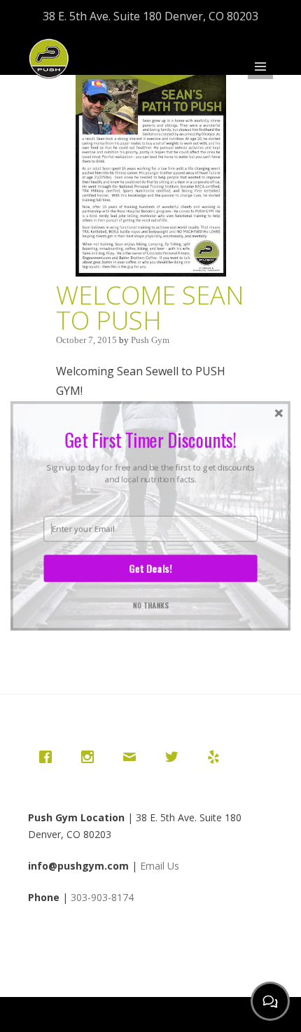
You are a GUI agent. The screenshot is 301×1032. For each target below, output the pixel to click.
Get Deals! (150, 565)
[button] (150, 436)
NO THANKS (151, 602)
